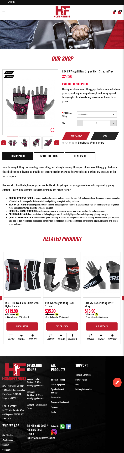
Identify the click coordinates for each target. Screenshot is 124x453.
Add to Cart (76, 135)
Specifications (48, 156)
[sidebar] (4, 12)
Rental (53, 412)
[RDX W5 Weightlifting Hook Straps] (62, 274)
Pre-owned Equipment (60, 402)
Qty (63, 123)
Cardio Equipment (58, 384)
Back (105, 135)
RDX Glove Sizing (67, 114)
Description (18, 156)
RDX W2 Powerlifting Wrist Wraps (99, 304)
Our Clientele (7, 435)
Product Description (75, 84)
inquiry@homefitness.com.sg (41, 438)
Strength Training (58, 379)
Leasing (5, 444)
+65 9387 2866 (34, 430)
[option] (30, 102)
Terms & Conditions (83, 374)
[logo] (62, 12)
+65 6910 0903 (38, 426)
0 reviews (83, 143)
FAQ (77, 384)
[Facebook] (68, 426)
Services (54, 407)
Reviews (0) (80, 156)
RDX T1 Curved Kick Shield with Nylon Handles (22, 304)
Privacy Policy (81, 379)
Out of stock (22, 326)
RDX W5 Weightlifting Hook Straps (59, 304)
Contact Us (6, 449)
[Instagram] (54, 432)
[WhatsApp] (63, 426)
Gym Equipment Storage (57, 391)
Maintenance (7, 440)
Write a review (97, 143)
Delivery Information (83, 389)
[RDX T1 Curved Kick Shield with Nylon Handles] (22, 274)
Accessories (56, 397)
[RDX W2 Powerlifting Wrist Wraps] (101, 274)
